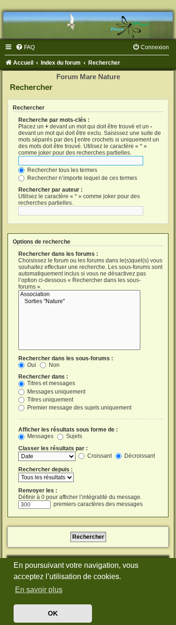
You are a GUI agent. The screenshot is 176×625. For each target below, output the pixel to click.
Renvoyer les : (37, 490)
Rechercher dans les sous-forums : (65, 358)
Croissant (99, 456)
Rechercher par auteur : (50, 189)
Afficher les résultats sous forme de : (68, 429)
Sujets (73, 436)
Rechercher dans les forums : (58, 254)
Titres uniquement (49, 399)
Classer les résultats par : (53, 448)
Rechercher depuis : (45, 469)
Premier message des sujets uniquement (78, 407)
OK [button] (53, 613)
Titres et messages (50, 383)
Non (53, 365)
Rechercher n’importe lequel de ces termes (81, 178)
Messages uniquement (55, 391)
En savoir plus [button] (38, 590)
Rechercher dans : (43, 376)
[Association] (79, 294)
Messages (40, 436)
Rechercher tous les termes (61, 170)
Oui (31, 365)
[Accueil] (88, 25)
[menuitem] (25, 47)
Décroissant (139, 456)
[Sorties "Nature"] (79, 301)
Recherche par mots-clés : (54, 120)
